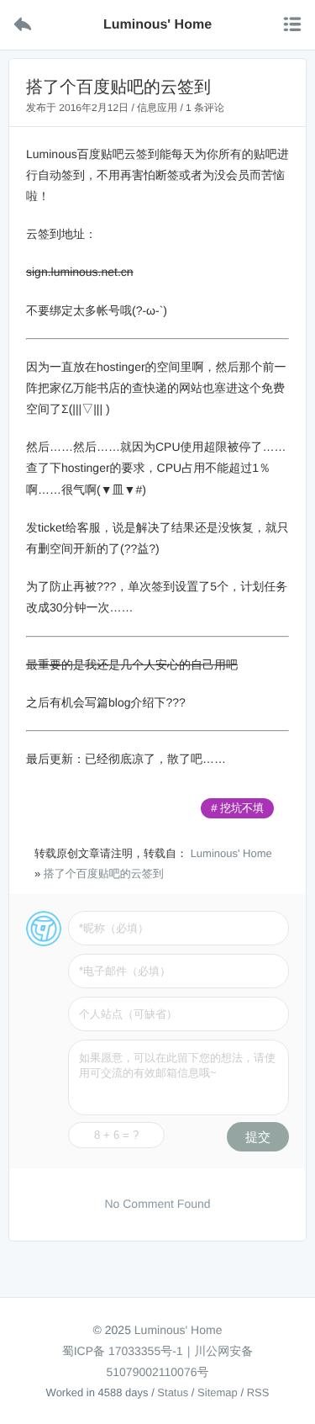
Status (172, 1392)
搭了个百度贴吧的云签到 (104, 873)
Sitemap (217, 1392)
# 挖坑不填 (237, 808)
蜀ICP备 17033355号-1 (122, 1351)
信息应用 (157, 108)
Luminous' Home (231, 853)
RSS (258, 1392)
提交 (257, 1137)
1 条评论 (205, 108)
